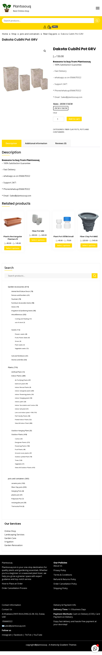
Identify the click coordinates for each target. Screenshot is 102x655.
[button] (45, 51)
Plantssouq (22, 6)
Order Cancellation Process (14, 588)
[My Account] (45, 26)
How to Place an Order (12, 583)
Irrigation (9, 541)
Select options (12, 248)
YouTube (38, 634)
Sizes (55, 104)
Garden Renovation (13, 545)
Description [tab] (11, 143)
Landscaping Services (14, 534)
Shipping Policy (60, 588)
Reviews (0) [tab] (60, 143)
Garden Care (10, 538)
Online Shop (10, 531)
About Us (57, 565)
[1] (95, 648)
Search (9, 268)
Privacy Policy (59, 570)
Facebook (18, 634)
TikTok (28, 634)
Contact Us (7, 609)
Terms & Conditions (62, 574)
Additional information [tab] (36, 143)
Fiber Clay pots (72, 129)
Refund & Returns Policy (64, 579)
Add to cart (74, 119)
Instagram (7, 634)
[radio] (60, 108)
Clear (55, 113)
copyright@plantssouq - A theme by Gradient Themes (51, 644)
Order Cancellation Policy (65, 583)
